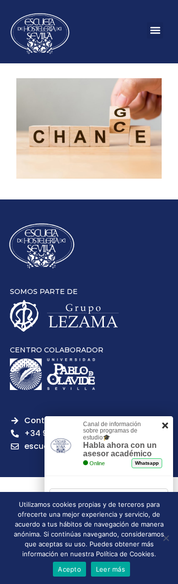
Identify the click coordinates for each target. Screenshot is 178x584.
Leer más (110, 569)
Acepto (69, 569)
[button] (155, 30)
